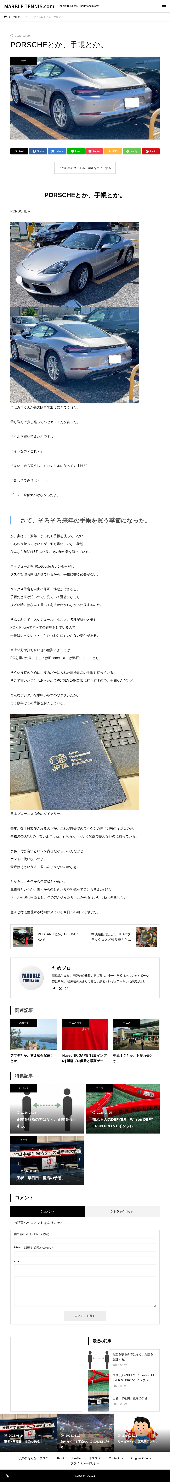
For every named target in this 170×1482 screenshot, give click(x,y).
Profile (76, 1458)
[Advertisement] (46, 1368)
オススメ (95, 1458)
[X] (60, 988)
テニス (126, 1022)
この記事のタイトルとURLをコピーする (85, 168)
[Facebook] (54, 988)
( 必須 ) (31, 1234)
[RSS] (7, 1476)
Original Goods (141, 1458)
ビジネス (24, 1088)
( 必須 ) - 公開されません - (33, 1247)
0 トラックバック (122, 1211)
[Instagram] (66, 988)
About (60, 1458)
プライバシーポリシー (85, 1463)
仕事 (23, 60)
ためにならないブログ (33, 1458)
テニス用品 (75, 1022)
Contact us (116, 1458)
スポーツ (24, 1022)
